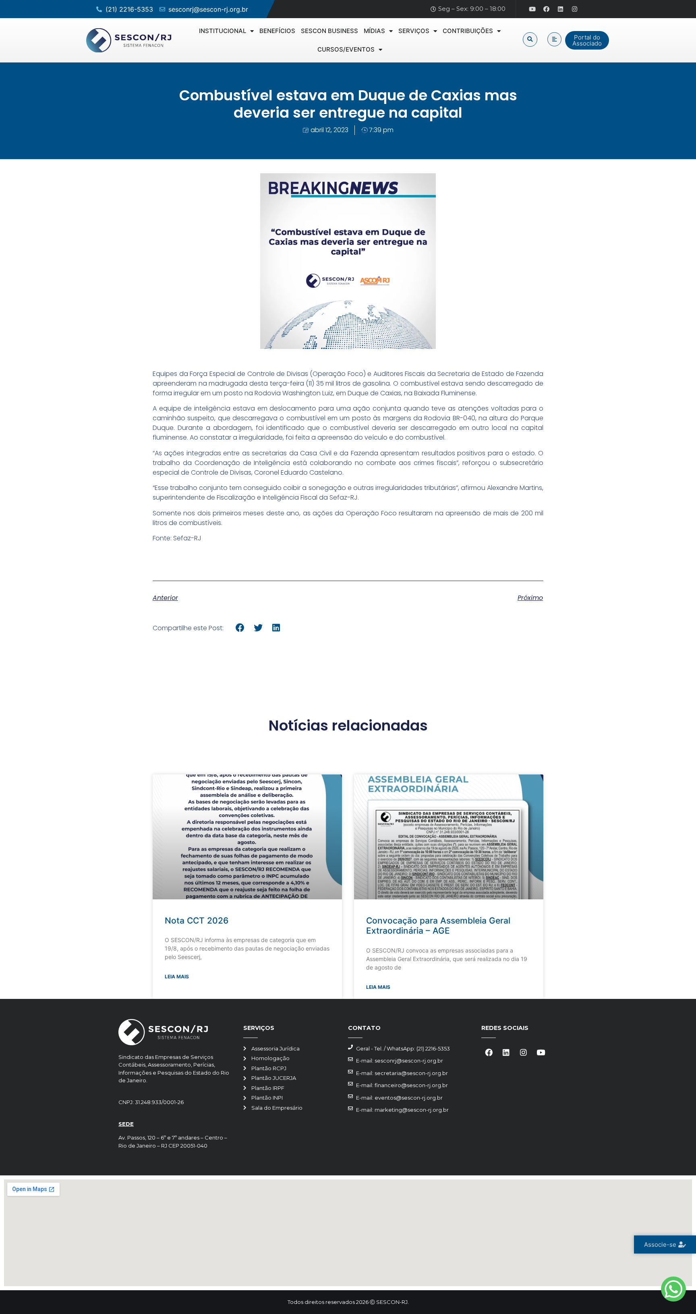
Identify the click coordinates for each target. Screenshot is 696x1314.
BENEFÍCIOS (277, 31)
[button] (530, 39)
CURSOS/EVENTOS (346, 49)
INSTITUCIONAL (222, 31)
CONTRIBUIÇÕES (468, 31)
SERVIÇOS (413, 31)
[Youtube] (532, 9)
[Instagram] (575, 9)
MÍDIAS (374, 31)
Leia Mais (177, 977)
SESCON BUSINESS (329, 31)
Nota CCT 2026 (196, 920)
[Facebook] (547, 9)
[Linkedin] (561, 9)
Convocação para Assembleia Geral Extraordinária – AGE (438, 925)
